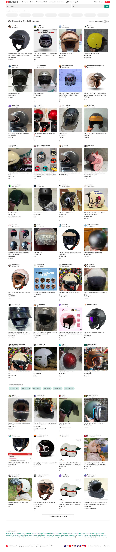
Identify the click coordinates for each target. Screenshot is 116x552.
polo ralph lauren (100, 533)
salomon (26, 537)
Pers (35, 545)
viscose (86, 535)
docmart (44, 535)
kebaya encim (92, 535)
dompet (34, 533)
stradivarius (59, 533)
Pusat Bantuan (22, 545)
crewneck (8, 537)
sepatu (22, 535)
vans (105, 535)
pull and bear (51, 537)
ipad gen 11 (59, 537)
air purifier (80, 535)
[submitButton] (106, 6)
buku (26, 535)
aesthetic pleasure (67, 537)
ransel (30, 535)
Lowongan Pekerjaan (48, 545)
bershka (57, 535)
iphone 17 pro (50, 535)
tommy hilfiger (89, 537)
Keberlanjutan (40, 545)
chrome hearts (33, 537)
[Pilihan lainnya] (9, 61)
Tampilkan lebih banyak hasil (58, 516)
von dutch (82, 537)
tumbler (70, 533)
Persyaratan (32, 546)
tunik (77, 537)
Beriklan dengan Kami (24, 546)
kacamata (8, 533)
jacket (14, 533)
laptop (45, 537)
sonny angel (47, 533)
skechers (40, 537)
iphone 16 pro (91, 533)
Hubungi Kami (30, 545)
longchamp (40, 533)
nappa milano (16, 535)
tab (74, 537)
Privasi (37, 546)
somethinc (9, 535)
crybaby (84, 533)
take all (62, 535)
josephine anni (73, 535)
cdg (102, 535)
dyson (23, 533)
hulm (13, 537)
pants (66, 535)
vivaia (21, 537)
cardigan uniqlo (77, 533)
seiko (98, 535)
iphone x (28, 533)
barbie (17, 537)
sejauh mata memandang (100, 537)
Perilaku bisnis (43, 546)
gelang (53, 533)
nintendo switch (37, 535)
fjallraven (65, 533)
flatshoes (19, 533)
